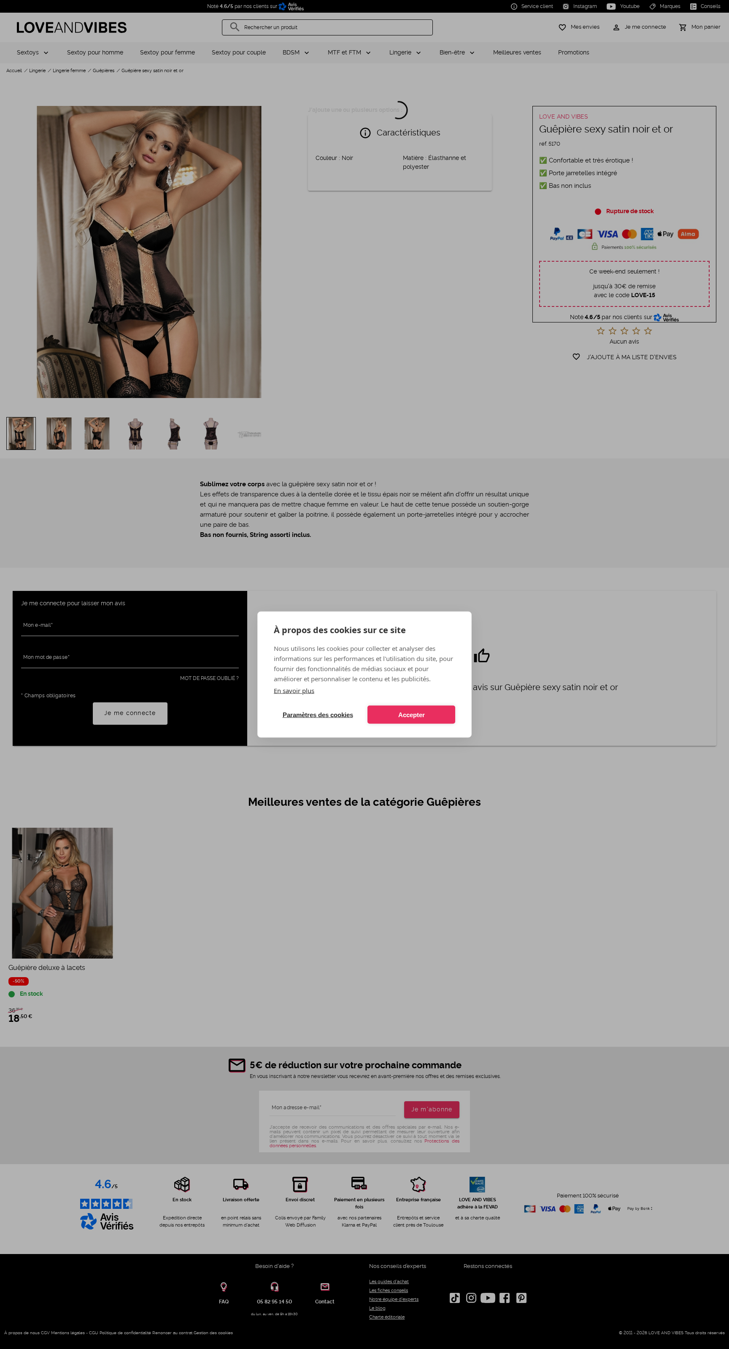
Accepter (411, 714)
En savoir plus (294, 690)
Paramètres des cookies (318, 714)
